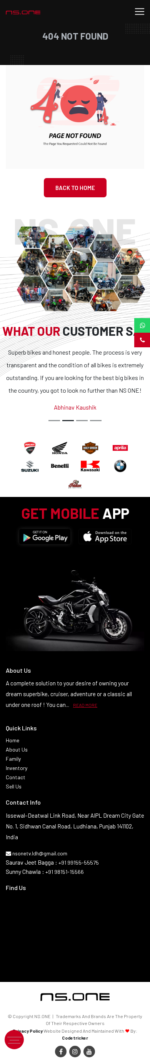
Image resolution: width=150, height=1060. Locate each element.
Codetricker (75, 1037)
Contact (15, 777)
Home (12, 740)
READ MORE (85, 705)
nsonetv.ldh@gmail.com (39, 853)
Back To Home (75, 187)
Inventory (16, 768)
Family (13, 758)
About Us (17, 749)
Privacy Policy (28, 1030)
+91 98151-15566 (64, 871)
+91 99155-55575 (78, 862)
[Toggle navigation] (139, 11)
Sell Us (14, 786)
